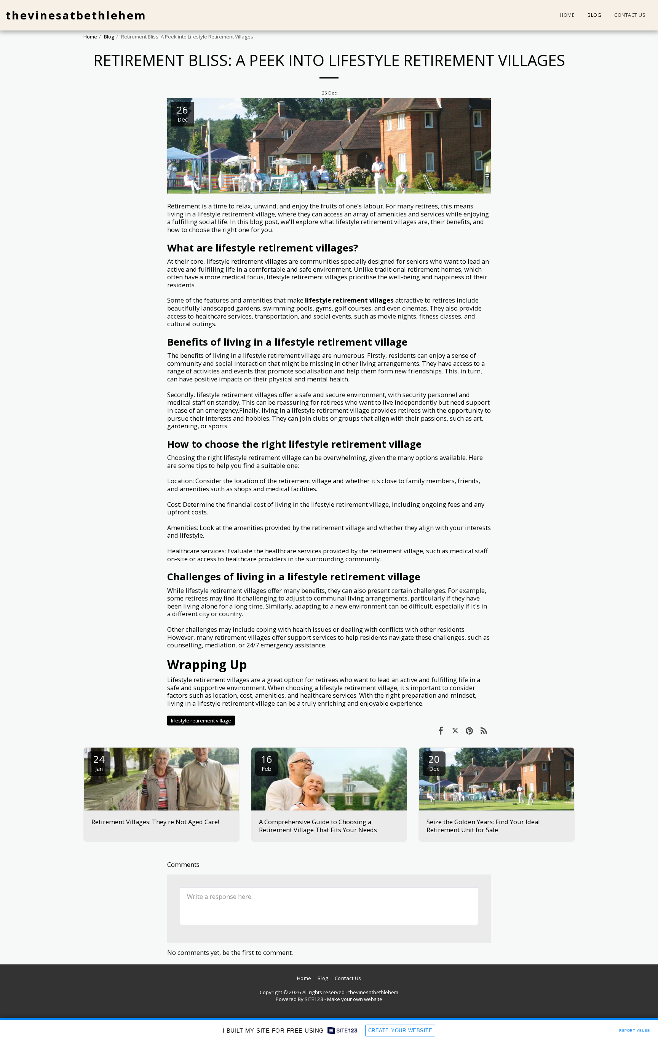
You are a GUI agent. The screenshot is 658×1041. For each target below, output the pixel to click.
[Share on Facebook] (441, 730)
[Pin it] (469, 730)
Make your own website (354, 999)
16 (266, 762)
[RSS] (484, 730)
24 (99, 762)
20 (434, 762)
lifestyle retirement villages (349, 300)
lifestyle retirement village (201, 720)
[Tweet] (455, 730)
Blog (109, 36)
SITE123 (314, 999)
